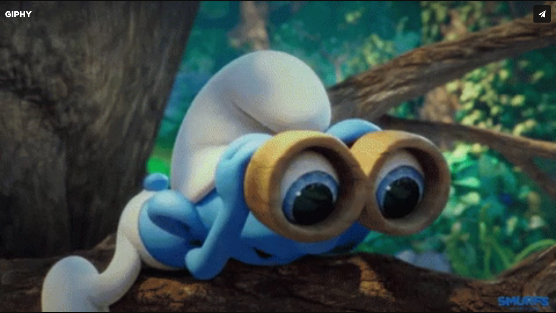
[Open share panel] (542, 14)
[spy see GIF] (278, 156)
